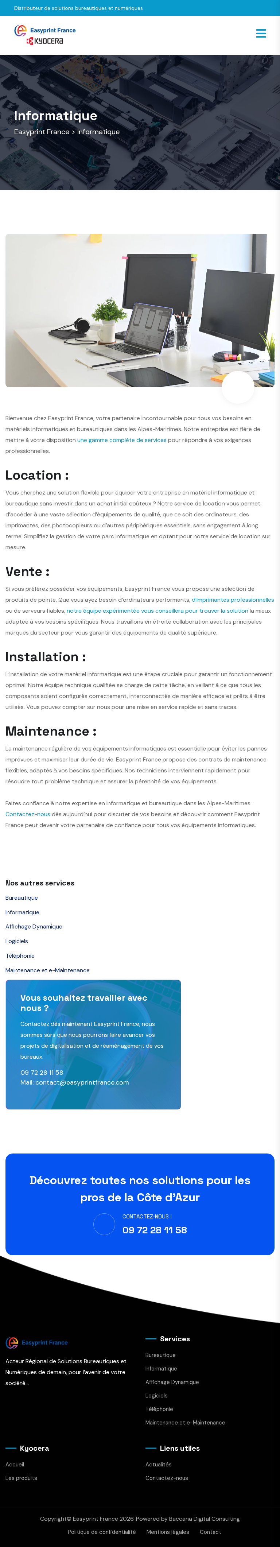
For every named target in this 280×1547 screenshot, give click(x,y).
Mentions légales (168, 1532)
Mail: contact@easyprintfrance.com (74, 1082)
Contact (210, 1532)
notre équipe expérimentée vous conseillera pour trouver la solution (157, 610)
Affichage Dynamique (33, 926)
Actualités (158, 1464)
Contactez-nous (27, 814)
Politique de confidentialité (102, 1532)
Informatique (22, 912)
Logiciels (16, 941)
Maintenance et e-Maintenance (47, 970)
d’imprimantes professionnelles (233, 600)
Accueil (14, 1464)
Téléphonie (20, 955)
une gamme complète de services (122, 440)
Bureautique (21, 898)
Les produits (21, 1478)
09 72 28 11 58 (41, 1072)
